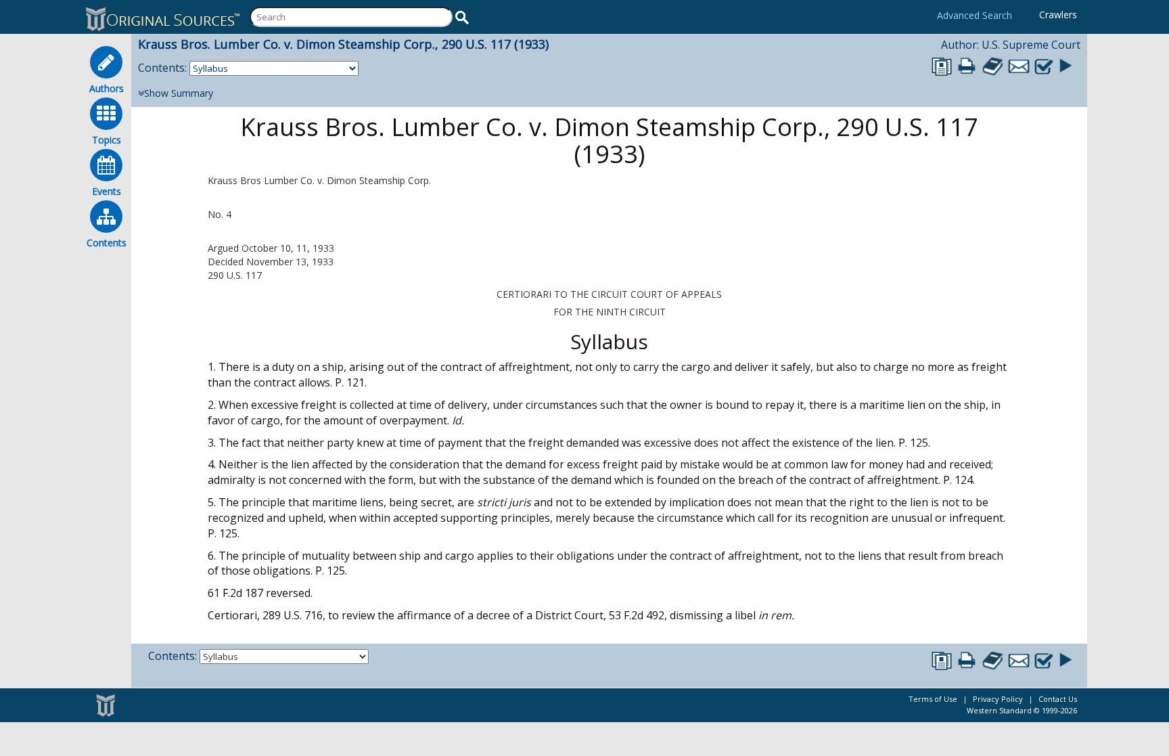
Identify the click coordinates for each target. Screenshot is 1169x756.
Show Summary (178, 93)
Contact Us (1057, 699)
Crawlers (1058, 14)
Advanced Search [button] (974, 15)
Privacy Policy (998, 699)
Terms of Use (933, 699)
